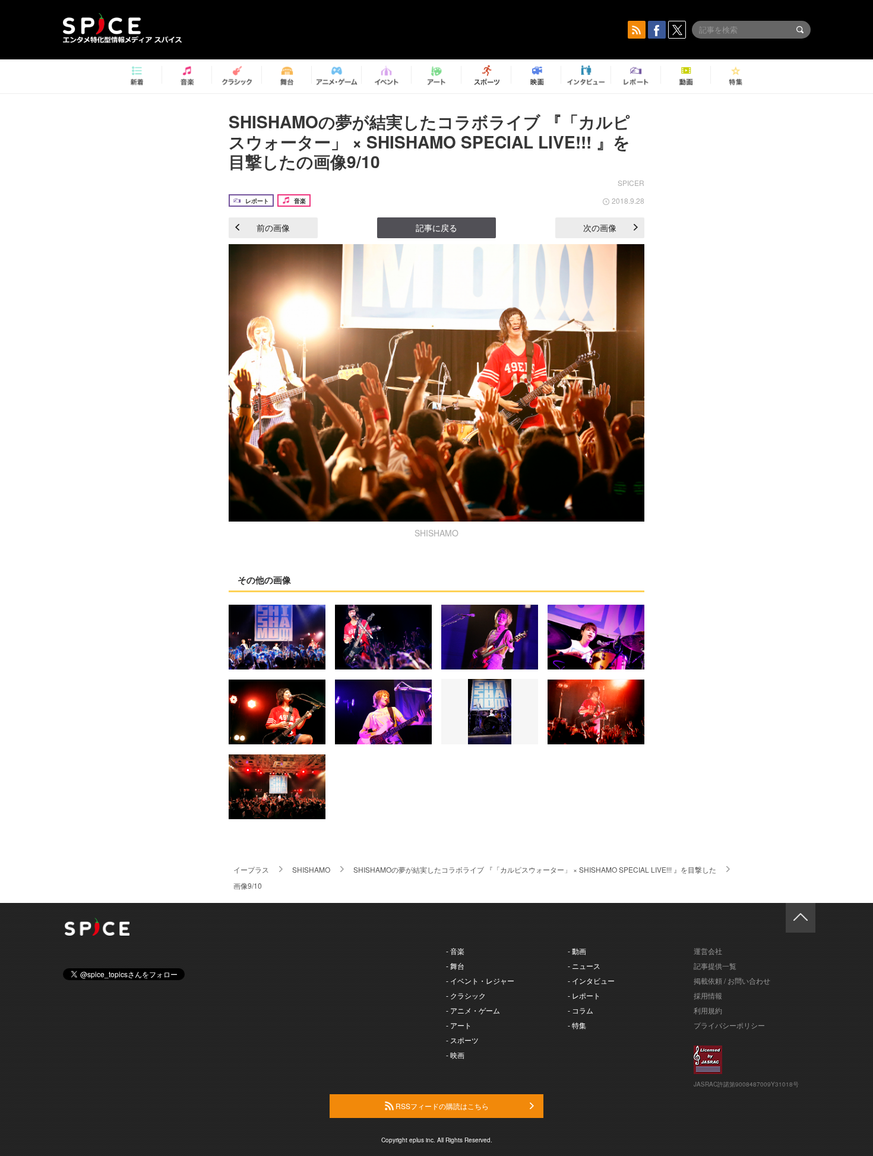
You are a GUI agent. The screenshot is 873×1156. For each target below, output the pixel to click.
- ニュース (584, 966)
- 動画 (577, 951)
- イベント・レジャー (480, 980)
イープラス (251, 869)
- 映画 (455, 1055)
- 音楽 (455, 951)
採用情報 (708, 995)
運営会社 (708, 951)
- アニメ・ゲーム (473, 1010)
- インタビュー (591, 980)
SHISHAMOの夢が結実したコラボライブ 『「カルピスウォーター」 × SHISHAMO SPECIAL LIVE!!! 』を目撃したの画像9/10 (429, 141)
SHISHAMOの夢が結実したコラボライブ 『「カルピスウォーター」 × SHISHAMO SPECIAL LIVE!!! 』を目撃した (534, 869)
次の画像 (599, 227)
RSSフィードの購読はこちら (441, 1106)
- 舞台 (455, 966)
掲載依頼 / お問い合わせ (732, 980)
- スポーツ (462, 1040)
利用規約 (708, 1010)
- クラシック (466, 995)
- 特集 (577, 1025)
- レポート (584, 995)
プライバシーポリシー (729, 1025)
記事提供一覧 (715, 966)
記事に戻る (436, 227)
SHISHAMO (311, 869)
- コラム (580, 1010)
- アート (459, 1025)
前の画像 (273, 227)
